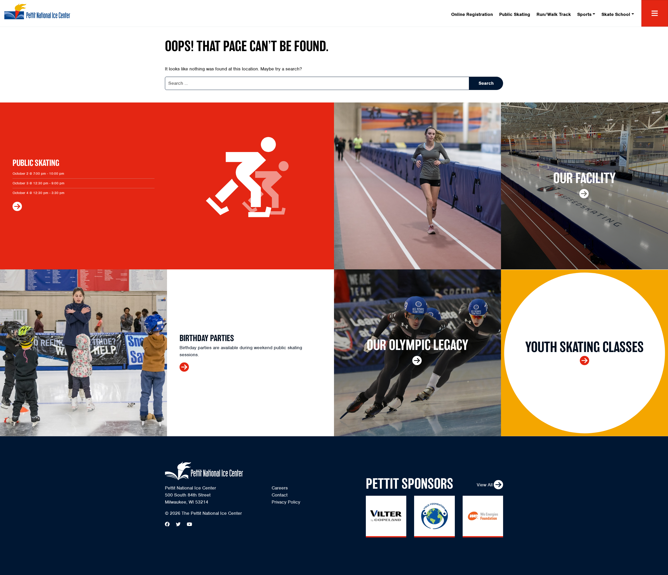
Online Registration (472, 14)
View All (485, 485)
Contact (280, 495)
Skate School (615, 14)
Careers (280, 488)
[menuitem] (472, 13)
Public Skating (514, 14)
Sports (584, 14)
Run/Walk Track (553, 14)
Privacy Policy (286, 502)
